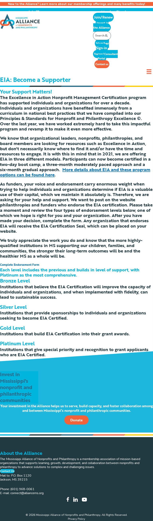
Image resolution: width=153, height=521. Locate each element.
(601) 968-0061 (22, 489)
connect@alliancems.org (27, 493)
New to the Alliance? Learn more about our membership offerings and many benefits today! (76, 4)
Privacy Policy (76, 519)
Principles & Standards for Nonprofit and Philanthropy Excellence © (70, 118)
